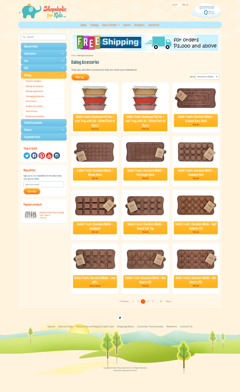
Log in (174, 4)
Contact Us (153, 25)
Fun (26, 61)
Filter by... (80, 77)
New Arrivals (31, 46)
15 (161, 301)
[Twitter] (27, 155)
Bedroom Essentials (35, 116)
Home (84, 25)
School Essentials (33, 122)
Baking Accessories (34, 86)
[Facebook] (34, 155)
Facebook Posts (32, 137)
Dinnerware (31, 101)
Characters (30, 53)
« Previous (124, 301)
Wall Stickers (32, 111)
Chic (26, 68)
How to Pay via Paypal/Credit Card (95, 326)
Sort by (192, 77)
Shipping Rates (125, 326)
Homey (27, 75)
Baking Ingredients (34, 91)
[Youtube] (49, 155)
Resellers (139, 25)
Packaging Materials (35, 96)
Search (126, 25)
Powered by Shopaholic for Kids (125, 370)
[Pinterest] (42, 155)
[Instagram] (57, 155)
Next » (169, 301)
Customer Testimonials (150, 326)
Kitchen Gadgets (33, 81)
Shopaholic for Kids (124, 368)
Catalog (94, 25)
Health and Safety (34, 106)
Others (28, 130)
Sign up (185, 4)
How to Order (109, 25)
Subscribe (31, 191)
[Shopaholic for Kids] (42, 14)
